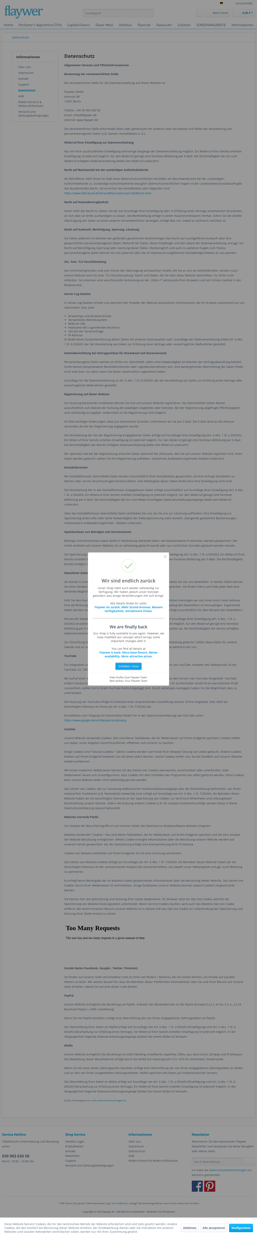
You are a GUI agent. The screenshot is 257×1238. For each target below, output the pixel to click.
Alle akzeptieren (214, 1228)
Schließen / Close (128, 666)
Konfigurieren (241, 1228)
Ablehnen (189, 1228)
